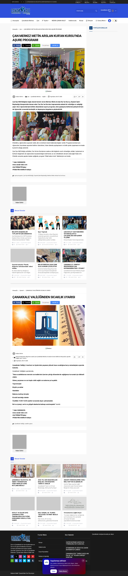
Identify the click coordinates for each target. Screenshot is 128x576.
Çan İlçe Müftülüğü (28, 175)
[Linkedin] (24, 556)
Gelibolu (57, 356)
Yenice (24, 358)
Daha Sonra (63, 571)
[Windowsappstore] (28, 560)
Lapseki (68, 356)
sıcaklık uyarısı (28, 423)
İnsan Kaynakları (43, 551)
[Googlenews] (16, 560)
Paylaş (18, 45)
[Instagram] (20, 556)
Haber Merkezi (22, 277)
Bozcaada (31, 356)
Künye (40, 542)
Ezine (53, 356)
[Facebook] (12, 556)
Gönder (37, 45)
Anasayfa (15, 29)
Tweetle (27, 45)
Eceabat (49, 356)
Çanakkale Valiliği (19, 423)
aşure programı (18, 175)
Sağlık (44, 96)
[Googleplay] (24, 560)
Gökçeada (63, 356)
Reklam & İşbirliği (44, 556)
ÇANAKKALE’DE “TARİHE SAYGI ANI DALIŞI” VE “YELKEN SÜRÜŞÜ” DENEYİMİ (47, 2)
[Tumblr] (32, 560)
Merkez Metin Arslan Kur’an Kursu (56, 175)
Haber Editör (19, 96)
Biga (27, 356)
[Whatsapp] (12, 560)
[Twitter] (16, 556)
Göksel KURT (73, 525)
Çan (21, 29)
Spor (20, 358)
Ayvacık (22, 290)
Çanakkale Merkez (36, 96)
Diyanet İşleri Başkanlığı (40, 175)
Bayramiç (22, 356)
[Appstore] (20, 560)
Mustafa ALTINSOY (49, 244)
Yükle (53, 571)
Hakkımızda (42, 547)
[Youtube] (28, 556)
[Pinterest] (32, 556)
